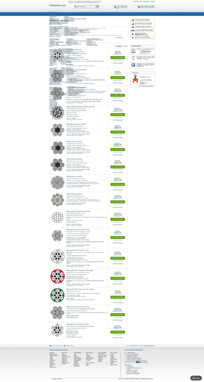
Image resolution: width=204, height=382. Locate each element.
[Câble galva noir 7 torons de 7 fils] (57, 331)
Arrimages (88, 356)
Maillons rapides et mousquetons (95, 39)
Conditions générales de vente (134, 367)
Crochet (100, 360)
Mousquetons (113, 361)
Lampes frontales (54, 92)
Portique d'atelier (66, 356)
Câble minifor (53, 61)
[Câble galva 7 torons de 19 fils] (57, 76)
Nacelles (81, 30)
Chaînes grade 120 (54, 72)
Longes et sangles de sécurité (76, 91)
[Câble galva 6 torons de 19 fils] (57, 131)
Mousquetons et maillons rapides (77, 90)
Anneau (100, 357)
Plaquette (100, 359)
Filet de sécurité (54, 98)
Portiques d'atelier (68, 17)
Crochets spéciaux (54, 44)
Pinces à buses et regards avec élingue (68, 53)
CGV (123, 378)
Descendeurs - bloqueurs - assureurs (59, 93)
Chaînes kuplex (53, 71)
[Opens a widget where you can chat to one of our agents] (196, 378)
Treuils (51, 359)
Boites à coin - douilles (72, 43)
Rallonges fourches (54, 34)
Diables (52, 35)
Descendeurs (113, 359)
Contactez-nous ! (145, 51)
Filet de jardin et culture (56, 106)
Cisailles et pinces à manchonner (69, 58)
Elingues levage (90, 357)
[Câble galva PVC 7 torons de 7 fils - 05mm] (57, 296)
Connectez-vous (137, 1)
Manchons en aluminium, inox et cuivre (76, 40)
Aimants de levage (54, 20)
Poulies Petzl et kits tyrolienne (76, 89)
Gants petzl (52, 91)
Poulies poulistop (73, 81)
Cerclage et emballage (70, 34)
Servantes (76, 363)
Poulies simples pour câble (75, 80)
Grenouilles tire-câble (66, 64)
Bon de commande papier (133, 372)
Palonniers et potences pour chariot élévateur (75, 18)
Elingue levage (65, 362)
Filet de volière (53, 104)
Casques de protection (55, 89)
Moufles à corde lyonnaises (75, 79)
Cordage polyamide (54, 78)
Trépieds (71, 88)
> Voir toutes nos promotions (146, 86)
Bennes (66, 26)
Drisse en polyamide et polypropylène (59, 81)
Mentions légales (129, 378)
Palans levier (89, 359)
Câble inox (52, 63)
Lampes (112, 357)
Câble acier (52, 365)
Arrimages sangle (54, 110)
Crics (75, 354)
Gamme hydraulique (55, 28)
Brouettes (67, 28)
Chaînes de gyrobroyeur (67, 73)
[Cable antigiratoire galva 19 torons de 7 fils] (57, 113)
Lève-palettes (53, 16)
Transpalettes (53, 31)
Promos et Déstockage (84, 31)
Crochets (52, 43)
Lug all (51, 356)
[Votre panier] (138, 6)
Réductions (135, 72)
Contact (153, 1)
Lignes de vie (53, 90)
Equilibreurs (53, 19)
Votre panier (144, 6)
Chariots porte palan (55, 15)
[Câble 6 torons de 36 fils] (57, 148)
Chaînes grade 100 (54, 70)
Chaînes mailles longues (67, 69)
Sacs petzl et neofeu (73, 93)
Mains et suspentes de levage (74, 44)
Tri (114, 46)
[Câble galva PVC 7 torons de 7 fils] (57, 257)
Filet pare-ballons (54, 99)
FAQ (120, 378)
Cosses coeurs (70, 39)
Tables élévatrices (54, 30)
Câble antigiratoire (54, 58)
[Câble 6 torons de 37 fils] (57, 166)
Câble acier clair (54, 57)
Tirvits (51, 357)
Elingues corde (53, 52)
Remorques (67, 30)
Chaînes (88, 355)
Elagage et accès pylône (56, 88)
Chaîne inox (53, 69)
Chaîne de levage (102, 355)
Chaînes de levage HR (55, 73)
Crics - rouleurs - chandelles (57, 26)
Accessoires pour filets (55, 107)
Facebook (139, 65)
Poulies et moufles (54, 38)
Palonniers (67, 15)
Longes (112, 362)
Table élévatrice (78, 359)
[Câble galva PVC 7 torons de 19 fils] (57, 236)
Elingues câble (53, 50)
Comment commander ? (133, 370)
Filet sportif (53, 100)
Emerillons (89, 43)
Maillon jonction (102, 356)
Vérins (75, 355)
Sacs (111, 363)
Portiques (76, 356)
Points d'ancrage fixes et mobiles (58, 94)
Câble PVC (52, 59)
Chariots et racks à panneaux (72, 33)
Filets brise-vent (54, 103)
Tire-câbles (64, 355)
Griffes (87, 364)
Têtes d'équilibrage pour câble (66, 50)
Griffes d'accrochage (55, 23)
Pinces (51, 17)
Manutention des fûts (70, 35)
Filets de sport (113, 365)
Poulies (51, 361)
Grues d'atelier (53, 29)
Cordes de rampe (54, 80)
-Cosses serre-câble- (66, 60)
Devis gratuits (130, 366)
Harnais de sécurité (54, 87)
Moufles (64, 361)
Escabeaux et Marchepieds (71, 31)
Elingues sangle (54, 51)
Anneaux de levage (54, 39)
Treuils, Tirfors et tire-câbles (57, 21)
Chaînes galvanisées (66, 67)
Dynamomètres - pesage (55, 27)
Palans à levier (53, 354)
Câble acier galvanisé (55, 56)
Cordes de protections (74, 94)
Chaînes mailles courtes (67, 68)
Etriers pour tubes (91, 41)
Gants (111, 355)
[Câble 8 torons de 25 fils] (57, 201)
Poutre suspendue (54, 18)
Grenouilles (52, 360)
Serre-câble (69, 38)
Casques (112, 356)
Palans (51, 14)
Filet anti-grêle (53, 105)
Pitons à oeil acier (91, 44)
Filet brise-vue (53, 101)
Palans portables (54, 355)
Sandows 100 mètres (55, 83)
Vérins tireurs (53, 367)
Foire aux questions (132, 371)
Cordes (51, 366)
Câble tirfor (52, 60)
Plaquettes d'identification (93, 38)
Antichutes (71, 86)
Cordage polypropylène (55, 79)
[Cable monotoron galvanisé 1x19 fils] (57, 218)
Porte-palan (65, 360)
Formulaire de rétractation (133, 373)
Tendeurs (69, 45)
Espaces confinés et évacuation (76, 87)
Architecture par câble (92, 45)
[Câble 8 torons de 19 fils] (57, 183)
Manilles (69, 41)
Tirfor (87, 354)
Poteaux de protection (84, 29)
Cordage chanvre (54, 77)
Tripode (66, 21)
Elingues (52, 362)
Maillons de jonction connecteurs (58, 45)
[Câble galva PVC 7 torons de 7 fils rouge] (57, 277)
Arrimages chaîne (54, 111)
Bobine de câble (65, 56)
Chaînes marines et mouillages (68, 70)
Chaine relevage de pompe (67, 71)
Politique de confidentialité (141, 378)
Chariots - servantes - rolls (71, 27)
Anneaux (52, 40)
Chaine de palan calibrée (67, 74)
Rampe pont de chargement (71, 29)
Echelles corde (72, 95)
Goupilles (89, 40)
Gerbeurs (52, 33)
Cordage (64, 363)
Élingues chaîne (54, 49)
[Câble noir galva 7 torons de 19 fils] (57, 313)
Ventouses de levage (69, 19)
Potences (66, 16)
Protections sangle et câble (65, 49)
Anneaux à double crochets (56, 41)
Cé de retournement (69, 20)
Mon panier (146, 1)
